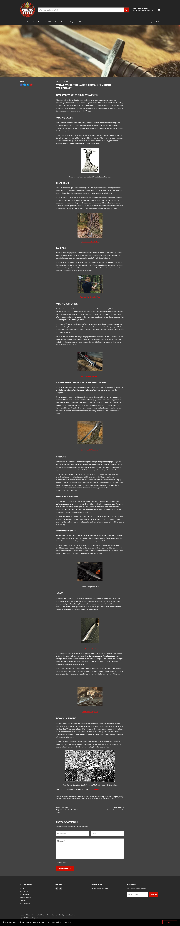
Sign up (154, 894)
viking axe (115, 797)
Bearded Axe (62, 183)
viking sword (94, 798)
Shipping (23, 900)
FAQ (79, 22)
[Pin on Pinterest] (31, 85)
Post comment (65, 868)
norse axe (108, 797)
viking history (76, 798)
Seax (59, 593)
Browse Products (33, 22)
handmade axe (83, 797)
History (91, 797)
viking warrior (73, 131)
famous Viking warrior (64, 265)
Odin (87, 105)
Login (151, 22)
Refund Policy (24, 894)
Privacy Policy (24, 891)
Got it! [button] (170, 922)
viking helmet (66, 798)
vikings (112, 798)
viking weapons (104, 798)
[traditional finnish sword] (89, 445)
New (21, 22)
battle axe (65, 797)
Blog (72, 22)
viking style (85, 798)
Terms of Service (25, 897)
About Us (47, 22)
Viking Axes (64, 117)
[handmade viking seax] (90, 644)
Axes (95, 123)
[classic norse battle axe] (90, 239)
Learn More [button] (67, 922)
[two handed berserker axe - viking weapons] (90, 294)
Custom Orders (60, 22)
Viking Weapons (94, 789)
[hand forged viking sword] (89, 372)
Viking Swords (67, 304)
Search (22, 888)
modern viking (99, 797)
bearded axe (73, 797)
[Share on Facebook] (21, 85)
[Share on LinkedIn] (28, 85)
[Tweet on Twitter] (24, 85)
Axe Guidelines (25, 903)
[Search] (126, 10)
